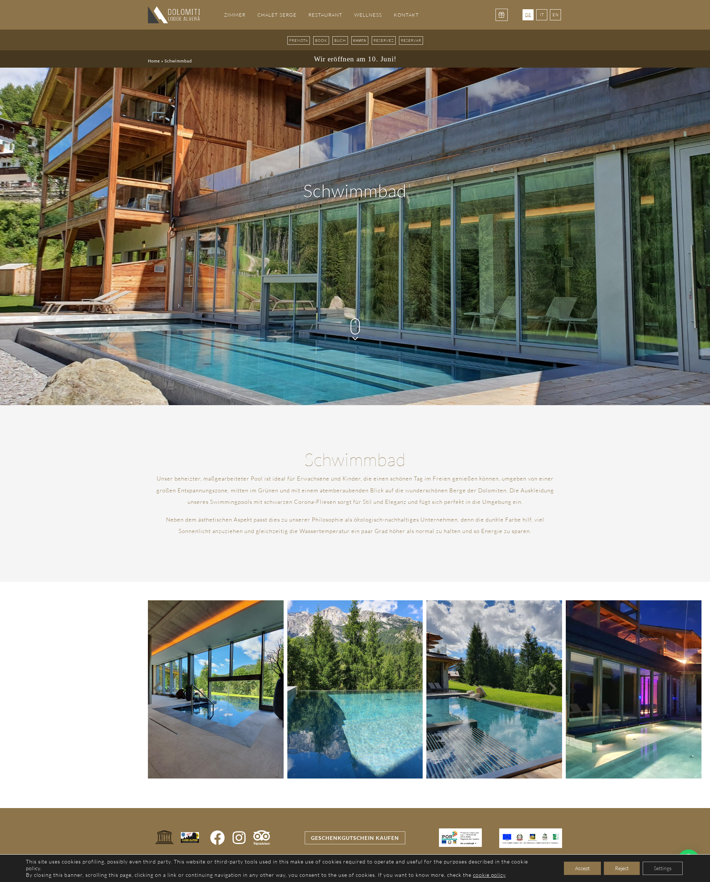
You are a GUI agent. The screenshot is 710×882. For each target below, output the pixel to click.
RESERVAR (411, 40)
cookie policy (489, 875)
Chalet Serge (277, 15)
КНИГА (359, 40)
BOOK (321, 40)
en (555, 14)
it (542, 14)
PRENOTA (298, 40)
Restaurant (325, 15)
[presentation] (157, 689)
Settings (663, 868)
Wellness (368, 15)
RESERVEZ (383, 40)
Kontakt (406, 15)
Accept (582, 868)
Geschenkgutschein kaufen (355, 838)
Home (154, 60)
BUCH (340, 40)
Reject (622, 868)
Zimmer (235, 15)
